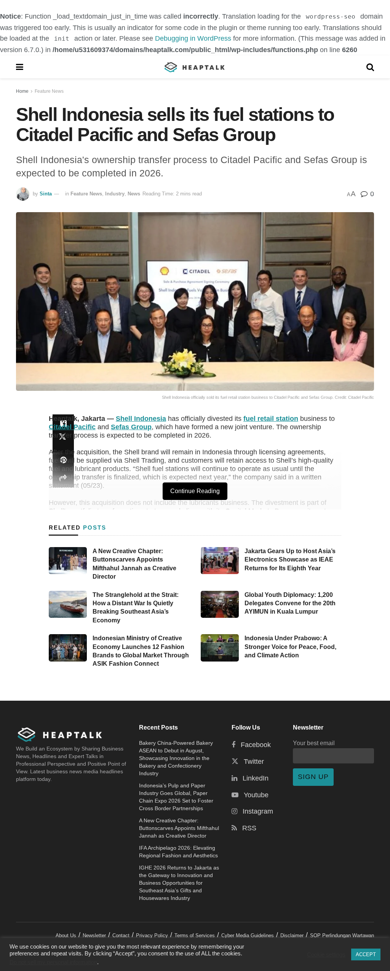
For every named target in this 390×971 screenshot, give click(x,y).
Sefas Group (131, 427)
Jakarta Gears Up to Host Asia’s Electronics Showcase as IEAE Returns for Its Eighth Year (290, 559)
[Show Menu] (19, 67)
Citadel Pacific (72, 427)
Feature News (49, 91)
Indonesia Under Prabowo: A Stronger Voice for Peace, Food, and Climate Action (290, 646)
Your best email (314, 742)
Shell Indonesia (141, 418)
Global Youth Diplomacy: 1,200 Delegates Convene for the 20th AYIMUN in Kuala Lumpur (290, 603)
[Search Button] (370, 67)
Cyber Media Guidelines (247, 935)
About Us (66, 935)
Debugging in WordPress (193, 38)
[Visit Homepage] (194, 67)
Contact (120, 935)
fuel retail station (270, 418)
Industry (115, 194)
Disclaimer (292, 935)
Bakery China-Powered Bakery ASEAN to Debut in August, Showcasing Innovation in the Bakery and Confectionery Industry (176, 758)
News (134, 194)
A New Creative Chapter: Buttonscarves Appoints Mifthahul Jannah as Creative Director (179, 828)
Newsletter (94, 935)
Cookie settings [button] (326, 955)
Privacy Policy (152, 935)
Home (22, 91)
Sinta (46, 194)
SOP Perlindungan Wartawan (342, 935)
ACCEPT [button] (366, 954)
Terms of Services (194, 935)
